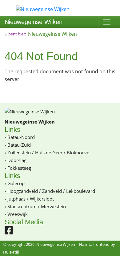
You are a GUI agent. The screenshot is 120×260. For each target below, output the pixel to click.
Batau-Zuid (19, 145)
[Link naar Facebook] (9, 232)
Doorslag (16, 160)
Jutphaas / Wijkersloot (30, 199)
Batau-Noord (21, 137)
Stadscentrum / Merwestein (36, 206)
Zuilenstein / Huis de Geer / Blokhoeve (48, 152)
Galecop (16, 183)
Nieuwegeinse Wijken (33, 21)
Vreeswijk (17, 214)
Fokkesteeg (19, 168)
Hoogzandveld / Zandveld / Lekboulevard (51, 191)
